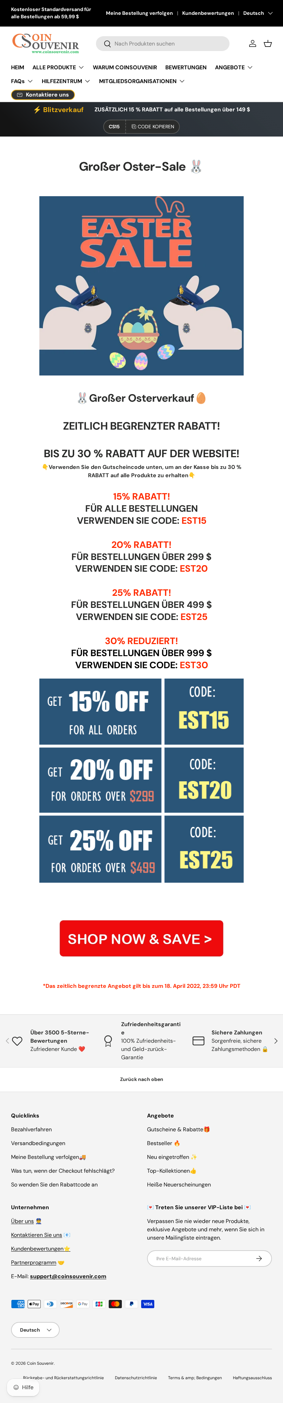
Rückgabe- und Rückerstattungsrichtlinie (63, 1378)
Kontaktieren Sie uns (36, 1235)
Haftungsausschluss (252, 1378)
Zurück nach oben (141, 1079)
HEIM (17, 67)
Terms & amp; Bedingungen (195, 1378)
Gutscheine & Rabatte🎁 (178, 1129)
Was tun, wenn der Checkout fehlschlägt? (63, 1170)
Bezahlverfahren (31, 1129)
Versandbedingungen (38, 1143)
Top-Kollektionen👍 (172, 1170)
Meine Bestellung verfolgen (139, 13)
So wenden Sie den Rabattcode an (54, 1184)
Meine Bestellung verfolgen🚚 (48, 1157)
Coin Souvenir (40, 1363)
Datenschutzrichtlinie (136, 1378)
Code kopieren (156, 126)
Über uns (22, 1221)
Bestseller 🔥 (163, 1143)
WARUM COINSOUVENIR (125, 67)
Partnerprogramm (33, 1262)
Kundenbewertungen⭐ (40, 1248)
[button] (267, 43)
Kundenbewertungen (208, 13)
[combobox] (163, 43)
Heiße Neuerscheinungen (179, 1184)
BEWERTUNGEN (186, 67)
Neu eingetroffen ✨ (172, 1157)
